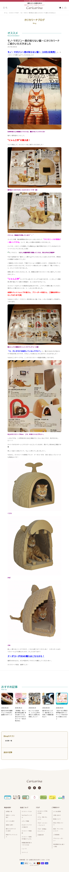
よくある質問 (57, 811)
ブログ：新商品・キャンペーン (42, 830)
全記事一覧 (8, 741)
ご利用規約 (56, 834)
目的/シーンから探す (10, 816)
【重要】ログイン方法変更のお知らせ (34, 3)
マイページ (25, 852)
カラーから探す (10, 821)
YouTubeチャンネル (27, 816)
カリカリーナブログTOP (42, 812)
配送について (57, 819)
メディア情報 (25, 821)
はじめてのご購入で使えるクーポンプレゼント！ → (34, 0)
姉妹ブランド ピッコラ (11, 836)
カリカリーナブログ (14, 12)
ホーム (5, 12)
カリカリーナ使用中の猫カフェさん (27, 838)
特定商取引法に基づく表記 (58, 845)
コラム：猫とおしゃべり (42, 818)
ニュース (24, 848)
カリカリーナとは (27, 811)
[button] (4, 7)
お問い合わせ (57, 815)
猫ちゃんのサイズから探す (11, 830)
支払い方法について (58, 824)
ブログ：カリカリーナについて (42, 824)
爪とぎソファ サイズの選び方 (27, 826)
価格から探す (9, 825)
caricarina (36, 865)
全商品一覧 (9, 811)
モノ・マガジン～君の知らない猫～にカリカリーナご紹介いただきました (38, 12)
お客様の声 (41, 835)
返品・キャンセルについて (58, 830)
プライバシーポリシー (58, 839)
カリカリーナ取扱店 (27, 832)
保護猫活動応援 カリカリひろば (27, 844)
